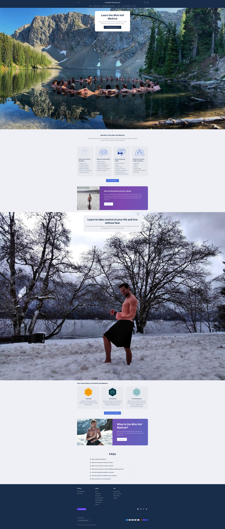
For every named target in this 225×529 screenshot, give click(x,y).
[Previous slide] (110, 130)
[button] (78, 2)
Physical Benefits (99, 498)
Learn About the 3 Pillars (112, 413)
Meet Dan (108, 204)
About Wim (97, 495)
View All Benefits (112, 180)
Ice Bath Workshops (84, 524)
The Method (98, 493)
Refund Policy (116, 495)
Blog (96, 491)
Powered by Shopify (92, 524)
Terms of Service (117, 493)
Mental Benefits (99, 500)
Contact (115, 498)
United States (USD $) (83, 520)
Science (97, 504)
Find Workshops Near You (112, 27)
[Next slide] (115, 130)
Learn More (122, 439)
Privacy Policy (116, 491)
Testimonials (98, 502)
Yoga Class (79, 493)
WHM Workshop (80, 491)
